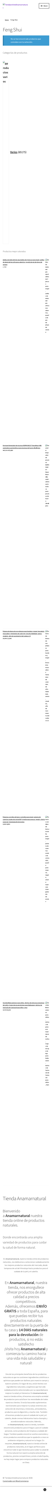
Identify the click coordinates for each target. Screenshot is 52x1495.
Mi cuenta (8, 1491)
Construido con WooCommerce (16, 1481)
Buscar (26, 1491)
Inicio (7, 20)
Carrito (40, 1488)
